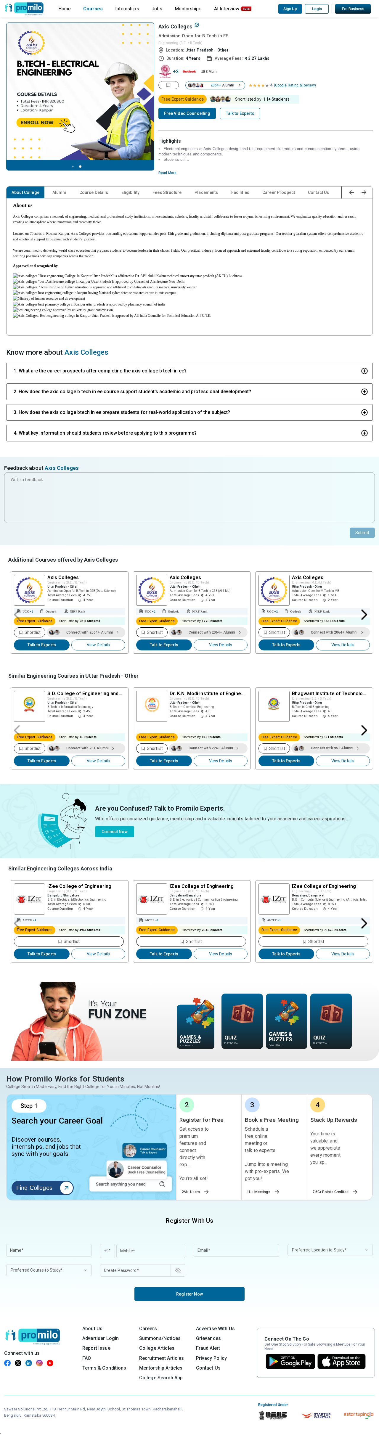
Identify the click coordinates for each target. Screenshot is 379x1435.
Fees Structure (167, 192)
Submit (362, 532)
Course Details (93, 192)
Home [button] (64, 9)
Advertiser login (100, 1338)
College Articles (156, 1348)
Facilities (240, 192)
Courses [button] (93, 9)
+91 (107, 1250)
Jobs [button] (157, 9)
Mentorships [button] (188, 9)
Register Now (189, 1294)
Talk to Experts (42, 644)
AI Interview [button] (227, 9)
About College (25, 192)
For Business (353, 9)
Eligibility (130, 192)
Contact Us (318, 192)
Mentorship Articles (161, 1368)
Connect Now (115, 831)
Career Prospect (278, 192)
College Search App (161, 1378)
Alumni (59, 192)
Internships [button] (127, 9)
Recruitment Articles (161, 1358)
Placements (206, 192)
